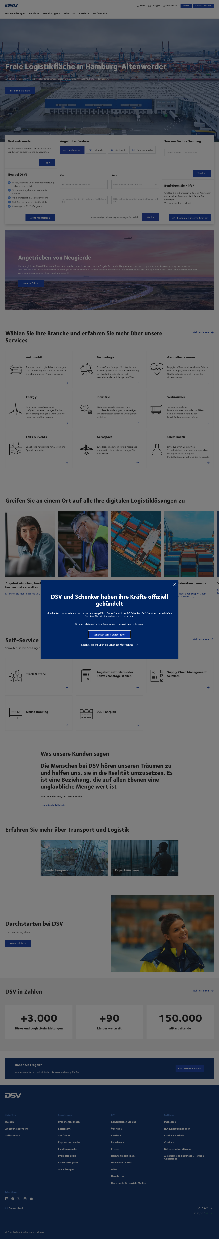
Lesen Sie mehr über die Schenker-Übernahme (107, 644)
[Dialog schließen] (174, 584)
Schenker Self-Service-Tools (109, 634)
